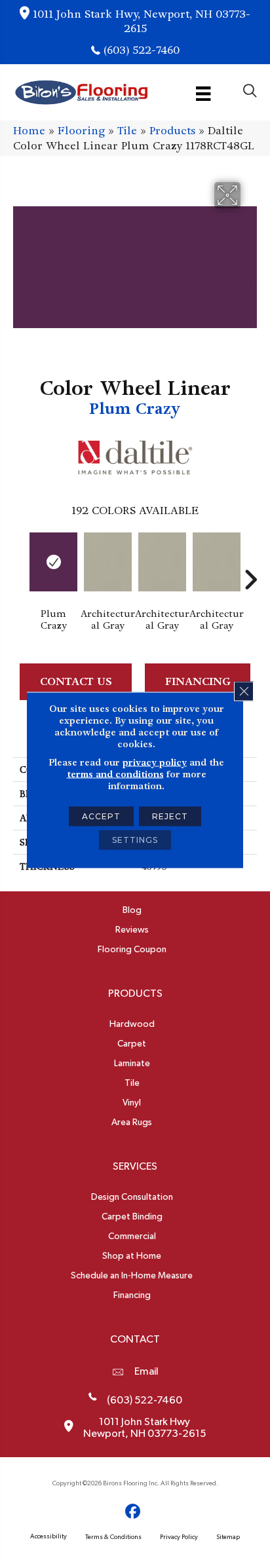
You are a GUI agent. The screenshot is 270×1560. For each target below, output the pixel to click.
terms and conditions (115, 774)
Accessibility (48, 1536)
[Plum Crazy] (53, 562)
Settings (135, 840)
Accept (101, 816)
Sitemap (228, 1537)
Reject (170, 816)
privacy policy (155, 762)
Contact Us (76, 681)
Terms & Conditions (113, 1537)
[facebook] (133, 1512)
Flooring (81, 131)
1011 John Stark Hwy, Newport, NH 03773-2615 (141, 21)
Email (146, 1371)
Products (172, 131)
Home (29, 131)
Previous (19, 559)
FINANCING (198, 681)
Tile (127, 131)
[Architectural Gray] (108, 562)
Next (250, 559)
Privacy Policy (179, 1537)
